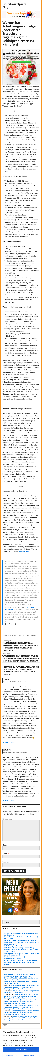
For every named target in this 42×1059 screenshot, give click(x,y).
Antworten (9, 743)
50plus (6, 978)
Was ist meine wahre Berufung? (14, 957)
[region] (21, 1044)
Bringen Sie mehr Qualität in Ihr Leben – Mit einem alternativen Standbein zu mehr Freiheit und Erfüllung (21, 962)
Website (5, 862)
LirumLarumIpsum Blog (14, 5)
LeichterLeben (9, 982)
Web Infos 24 (8, 974)
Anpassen (10, 1055)
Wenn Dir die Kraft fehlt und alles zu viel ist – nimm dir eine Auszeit (21, 979)
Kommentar (7, 819)
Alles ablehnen (29, 1055)
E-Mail (5, 853)
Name (5, 845)
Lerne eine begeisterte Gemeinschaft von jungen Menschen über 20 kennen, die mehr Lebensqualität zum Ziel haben (21, 942)
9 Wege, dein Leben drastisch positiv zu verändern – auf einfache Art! (19, 975)
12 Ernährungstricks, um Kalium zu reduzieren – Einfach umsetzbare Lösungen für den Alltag (20, 947)
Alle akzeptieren (21, 1050)
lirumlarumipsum (30, 635)
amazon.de (23, 551)
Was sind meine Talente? (12, 959)
